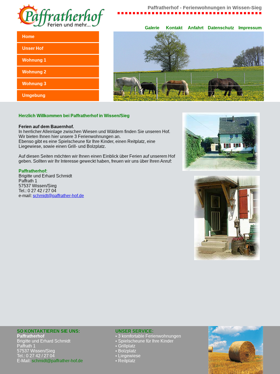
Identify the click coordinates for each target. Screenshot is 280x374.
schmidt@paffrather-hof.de (58, 195)
